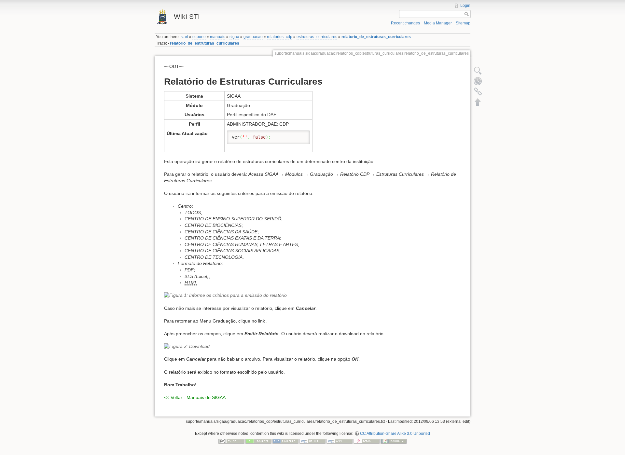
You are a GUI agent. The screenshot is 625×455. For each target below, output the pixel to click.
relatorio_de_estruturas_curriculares (376, 36)
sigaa (234, 36)
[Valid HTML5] (312, 441)
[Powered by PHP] (285, 441)
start (184, 36)
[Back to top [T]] (478, 102)
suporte (199, 36)
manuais (217, 36)
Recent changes (405, 23)
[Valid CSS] (339, 441)
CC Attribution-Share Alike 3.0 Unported (395, 433)
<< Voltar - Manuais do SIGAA (195, 397)
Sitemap (463, 23)
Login (465, 5)
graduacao (253, 36)
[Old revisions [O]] (478, 81)
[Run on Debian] (367, 441)
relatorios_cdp (279, 36)
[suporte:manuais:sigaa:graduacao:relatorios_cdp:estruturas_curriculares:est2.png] (312, 346)
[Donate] (258, 441)
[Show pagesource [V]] (478, 70)
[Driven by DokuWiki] (394, 441)
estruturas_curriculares (317, 36)
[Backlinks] (478, 91)
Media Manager (438, 23)
